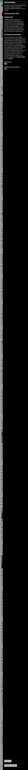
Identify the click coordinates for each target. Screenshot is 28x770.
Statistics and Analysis (12, 67)
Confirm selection (10, 765)
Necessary (8, 62)
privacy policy (21, 57)
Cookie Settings (9, 2)
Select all (8, 761)
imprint (11, 58)
